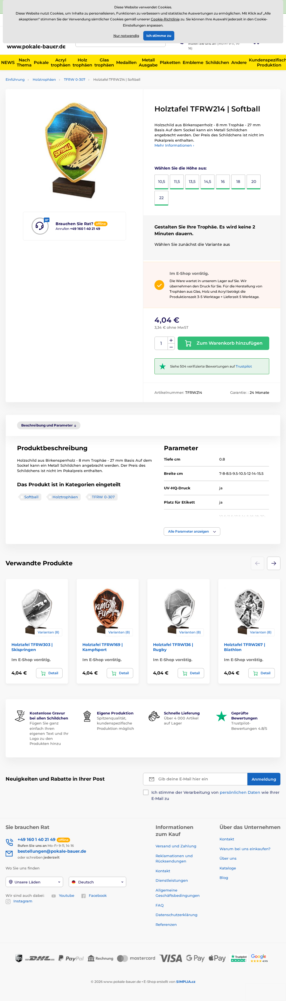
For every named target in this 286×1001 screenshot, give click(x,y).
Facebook (98, 895)
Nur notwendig (126, 36)
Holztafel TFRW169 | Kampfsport (102, 647)
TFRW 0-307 (74, 79)
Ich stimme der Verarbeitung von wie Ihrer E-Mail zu (215, 795)
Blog (224, 877)
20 (253, 181)
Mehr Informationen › (174, 145)
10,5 (161, 181)
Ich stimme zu (158, 36)
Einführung (15, 79)
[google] (261, 958)
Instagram (22, 901)
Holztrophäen (44, 79)
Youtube (66, 895)
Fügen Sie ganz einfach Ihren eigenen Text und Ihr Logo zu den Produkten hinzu (49, 733)
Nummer (161, 343)
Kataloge (228, 868)
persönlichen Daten (240, 792)
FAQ (160, 905)
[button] (192, 531)
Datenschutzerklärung (176, 914)
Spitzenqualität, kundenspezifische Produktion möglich (115, 723)
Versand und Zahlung (176, 846)
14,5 (207, 181)
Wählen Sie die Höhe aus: (180, 168)
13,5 (192, 181)
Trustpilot (244, 366)
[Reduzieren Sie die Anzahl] (171, 346)
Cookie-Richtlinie (165, 19)
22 (161, 197)
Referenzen (166, 924)
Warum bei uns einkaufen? (245, 849)
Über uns (228, 858)
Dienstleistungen (172, 880)
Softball (31, 497)
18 (238, 181)
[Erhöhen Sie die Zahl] (171, 340)
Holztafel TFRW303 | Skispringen (32, 647)
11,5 (177, 181)
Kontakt (163, 871)
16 (223, 181)
